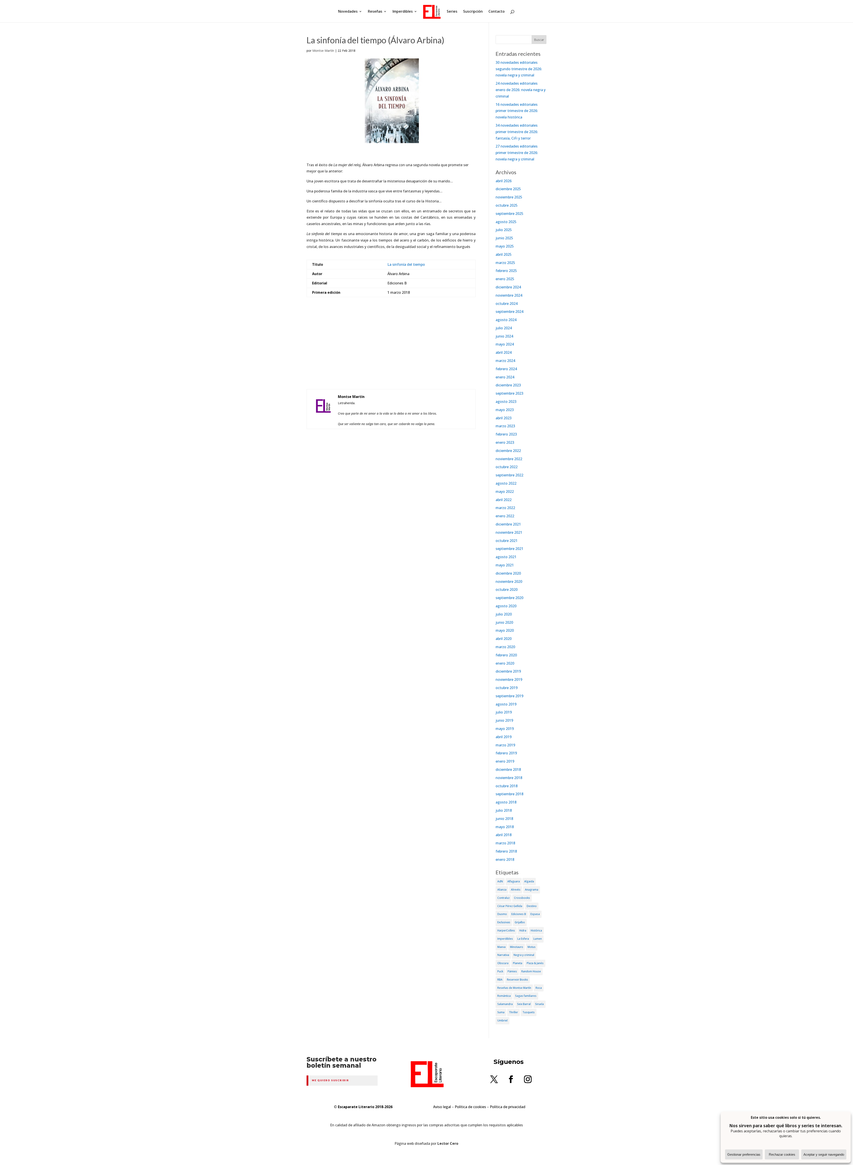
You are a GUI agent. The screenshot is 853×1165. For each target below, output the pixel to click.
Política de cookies (470, 1106)
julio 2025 (504, 229)
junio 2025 (504, 238)
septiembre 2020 (509, 597)
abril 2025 (504, 254)
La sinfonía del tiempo (406, 264)
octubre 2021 (507, 540)
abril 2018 (504, 834)
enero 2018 (505, 859)
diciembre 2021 (508, 524)
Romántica (504, 996)
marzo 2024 (505, 360)
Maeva (501, 947)
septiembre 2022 (509, 475)
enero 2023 (505, 442)
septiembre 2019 (509, 695)
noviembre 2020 (509, 581)
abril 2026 (504, 180)
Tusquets (528, 1012)
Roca (539, 988)
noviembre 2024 (509, 295)
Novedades (348, 12)
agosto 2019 (506, 704)
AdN (500, 881)
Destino (532, 906)
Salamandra (505, 1004)
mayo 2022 (505, 491)
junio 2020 (504, 622)
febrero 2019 (506, 753)
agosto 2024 (506, 319)
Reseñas (375, 12)
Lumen (537, 939)
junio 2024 (504, 336)
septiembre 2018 (509, 793)
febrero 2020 (506, 655)
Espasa (535, 914)
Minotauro (516, 947)
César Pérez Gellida (509, 906)
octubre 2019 (507, 687)
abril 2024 (504, 352)
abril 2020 (504, 638)
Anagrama (531, 889)
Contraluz (503, 898)
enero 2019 (505, 761)
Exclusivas (503, 922)
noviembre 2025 (509, 197)
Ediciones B (518, 914)
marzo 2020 (505, 646)
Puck (500, 971)
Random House (531, 971)
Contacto (496, 12)
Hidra (522, 930)
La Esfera (523, 939)
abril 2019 (504, 736)
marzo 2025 (505, 262)
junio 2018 (504, 818)
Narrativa (503, 955)
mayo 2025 (505, 246)
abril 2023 (504, 418)
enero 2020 (505, 663)
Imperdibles (403, 12)
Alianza (501, 889)
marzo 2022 (505, 507)
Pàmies (512, 971)
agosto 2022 (506, 483)
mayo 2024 (505, 344)
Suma (500, 1012)
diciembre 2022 (508, 450)
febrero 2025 (506, 270)
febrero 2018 (506, 851)
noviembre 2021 (509, 532)
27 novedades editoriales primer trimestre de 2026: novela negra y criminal (517, 153)
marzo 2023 (505, 426)
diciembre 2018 (508, 769)
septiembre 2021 (509, 548)
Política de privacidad (507, 1106)
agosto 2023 (506, 401)
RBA (499, 979)
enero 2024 (505, 377)
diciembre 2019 (508, 671)
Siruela (539, 1004)
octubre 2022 (507, 466)
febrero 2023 (506, 434)
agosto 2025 (506, 221)
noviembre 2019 (509, 679)
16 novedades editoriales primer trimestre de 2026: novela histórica (517, 111)
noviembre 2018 (509, 777)
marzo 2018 (505, 843)
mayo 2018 (505, 826)
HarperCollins (506, 930)
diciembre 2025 (508, 188)
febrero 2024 (506, 368)
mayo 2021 (505, 565)
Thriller (513, 1012)
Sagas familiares (525, 996)
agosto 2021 (506, 556)
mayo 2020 (505, 630)
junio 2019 (504, 720)
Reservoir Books (517, 979)
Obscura (502, 963)
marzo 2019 (505, 745)
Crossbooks (522, 898)
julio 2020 (504, 614)
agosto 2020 (506, 605)
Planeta (517, 963)
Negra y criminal (524, 955)
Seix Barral (524, 1004)
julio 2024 (504, 328)
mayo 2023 (505, 409)
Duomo (502, 914)
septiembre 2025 (509, 213)
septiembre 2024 (509, 311)
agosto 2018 (506, 802)
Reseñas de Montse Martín (514, 988)
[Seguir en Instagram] (527, 1079)
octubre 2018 (507, 785)
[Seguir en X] (494, 1079)
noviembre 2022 (509, 458)
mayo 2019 (505, 728)
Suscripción (473, 12)
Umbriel (502, 1020)
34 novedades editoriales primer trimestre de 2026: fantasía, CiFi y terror (517, 132)
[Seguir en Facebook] (510, 1079)
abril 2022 (504, 499)
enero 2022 (505, 516)
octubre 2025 (507, 205)
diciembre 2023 (508, 385)
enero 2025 (505, 278)
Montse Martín (323, 50)
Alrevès (515, 889)
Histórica (536, 930)
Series (452, 12)
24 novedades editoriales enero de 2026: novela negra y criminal (521, 90)
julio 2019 (504, 712)
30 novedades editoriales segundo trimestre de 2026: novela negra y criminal (519, 69)
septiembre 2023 (509, 393)
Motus (532, 947)
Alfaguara (513, 881)
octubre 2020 (507, 589)
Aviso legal (442, 1106)
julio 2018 (504, 810)
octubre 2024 (507, 303)
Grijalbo (520, 922)
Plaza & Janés (535, 963)
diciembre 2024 (508, 287)
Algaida (529, 881)
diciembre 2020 (508, 573)
